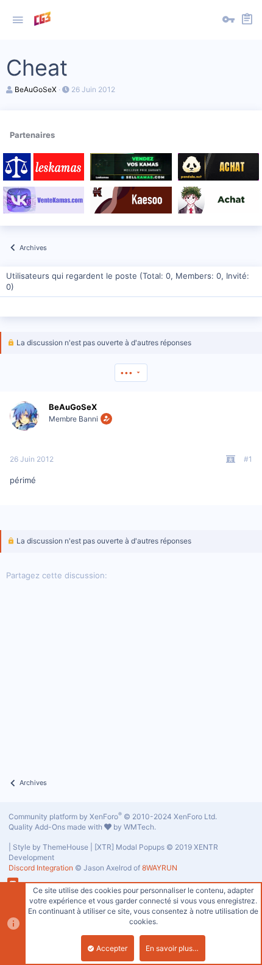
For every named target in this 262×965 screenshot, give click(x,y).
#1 (248, 459)
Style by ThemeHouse (50, 847)
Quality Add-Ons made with (56, 826)
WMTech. (140, 826)
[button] (17, 20)
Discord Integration (41, 867)
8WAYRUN (159, 867)
